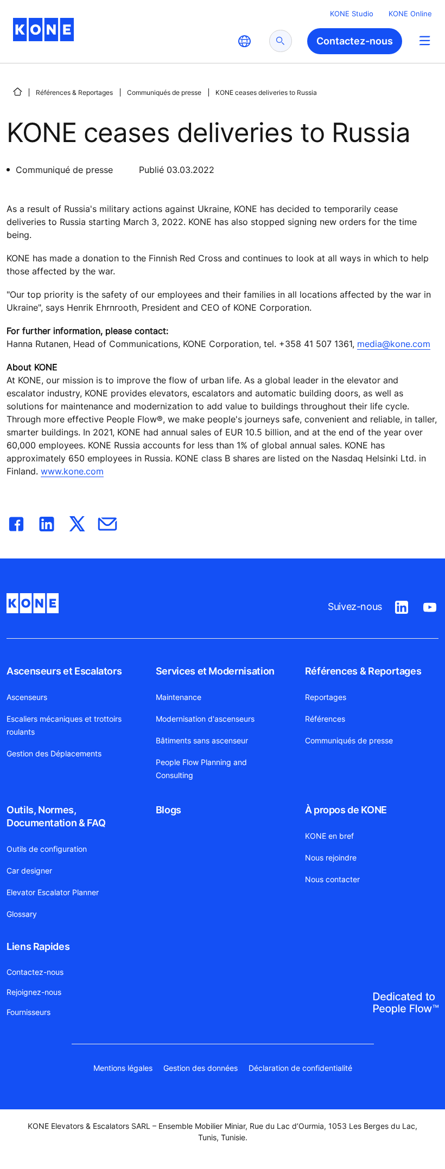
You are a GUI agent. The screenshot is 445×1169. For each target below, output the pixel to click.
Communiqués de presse (164, 92)
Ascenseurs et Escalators (64, 671)
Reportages (325, 697)
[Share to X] (77, 521)
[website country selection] (244, 41)
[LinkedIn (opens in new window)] (401, 605)
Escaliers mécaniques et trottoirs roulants (64, 725)
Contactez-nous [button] (354, 41)
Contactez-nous (35, 972)
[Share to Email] (107, 521)
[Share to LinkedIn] (46, 521)
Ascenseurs (27, 697)
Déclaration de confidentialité (300, 1067)
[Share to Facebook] (16, 521)
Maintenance (178, 697)
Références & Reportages (74, 92)
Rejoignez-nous (34, 992)
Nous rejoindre (331, 857)
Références (325, 718)
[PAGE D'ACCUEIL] (17, 91)
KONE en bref (329, 835)
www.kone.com (72, 471)
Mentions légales (122, 1067)
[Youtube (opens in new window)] (429, 605)
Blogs (168, 809)
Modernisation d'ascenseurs (205, 718)
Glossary (22, 914)
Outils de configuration (47, 848)
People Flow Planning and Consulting (201, 768)
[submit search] (280, 41)
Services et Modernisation (215, 671)
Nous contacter (332, 879)
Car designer (29, 870)
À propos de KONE (346, 809)
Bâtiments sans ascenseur (202, 740)
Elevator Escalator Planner (53, 892)
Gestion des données (200, 1067)
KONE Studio (351, 13)
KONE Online (410, 13)
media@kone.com (393, 343)
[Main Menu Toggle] (424, 40)
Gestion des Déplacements (54, 753)
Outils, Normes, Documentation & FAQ (56, 816)
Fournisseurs (28, 1012)
